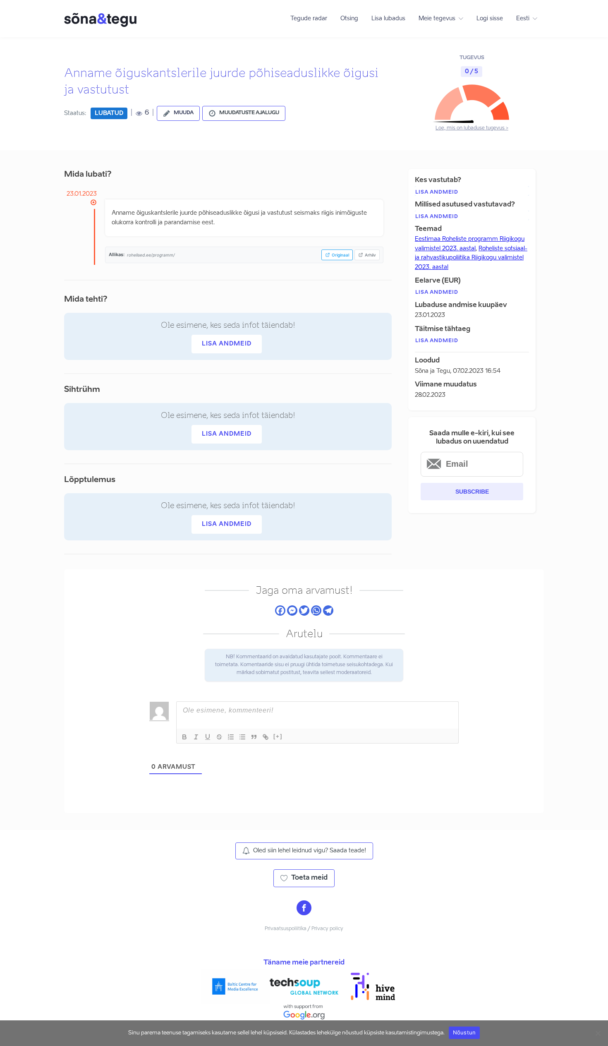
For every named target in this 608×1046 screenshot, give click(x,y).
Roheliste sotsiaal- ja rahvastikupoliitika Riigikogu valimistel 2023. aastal (471, 258)
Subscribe (472, 491)
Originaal (340, 254)
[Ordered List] (231, 737)
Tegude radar (308, 19)
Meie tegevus (437, 19)
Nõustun (464, 1032)
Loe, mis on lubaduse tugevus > (472, 128)
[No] (598, 1033)
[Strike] (219, 737)
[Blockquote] (254, 737)
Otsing (349, 19)
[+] (277, 736)
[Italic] (196, 737)
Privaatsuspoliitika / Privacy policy (304, 928)
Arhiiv (370, 254)
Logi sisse (489, 19)
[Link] (265, 737)
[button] (178, 113)
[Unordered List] (242, 737)
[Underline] (207, 737)
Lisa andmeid (226, 344)
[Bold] (184, 737)
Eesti (522, 19)
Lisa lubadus (388, 19)
